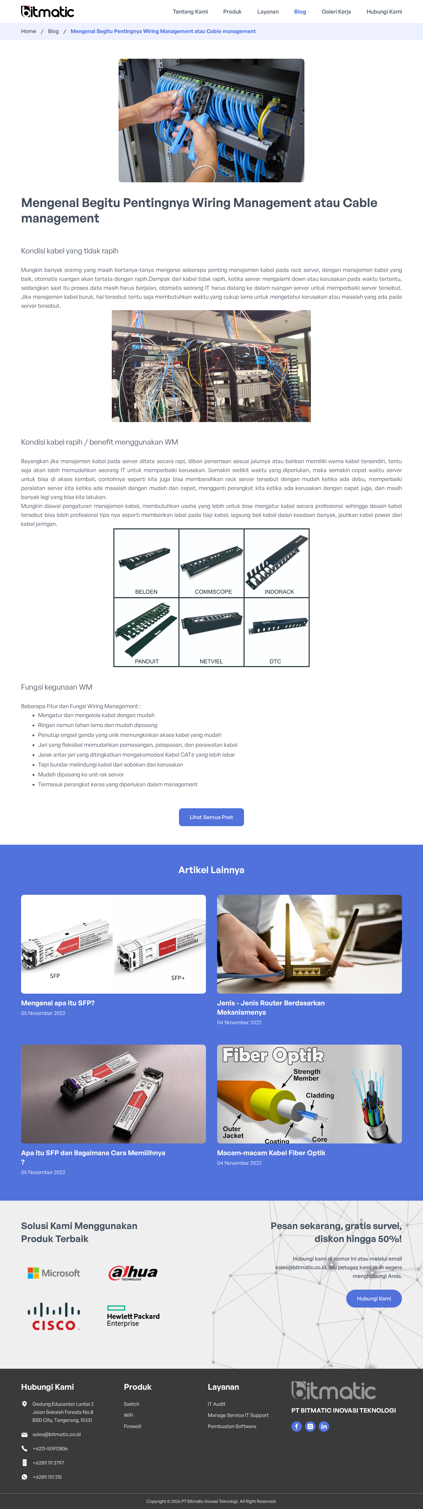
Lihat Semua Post (211, 817)
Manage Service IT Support (238, 1415)
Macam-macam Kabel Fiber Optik (271, 1152)
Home (28, 31)
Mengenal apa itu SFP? (57, 1003)
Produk (232, 11)
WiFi (128, 1415)
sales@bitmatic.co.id (300, 1267)
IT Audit (216, 1404)
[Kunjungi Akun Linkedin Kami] (324, 1426)
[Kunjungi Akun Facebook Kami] (296, 1426)
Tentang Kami (190, 11)
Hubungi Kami (384, 11)
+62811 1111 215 (47, 1477)
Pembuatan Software (232, 1426)
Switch (131, 1404)
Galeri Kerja (336, 11)
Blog (300, 11)
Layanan (268, 11)
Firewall (132, 1426)
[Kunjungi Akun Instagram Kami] (310, 1426)
